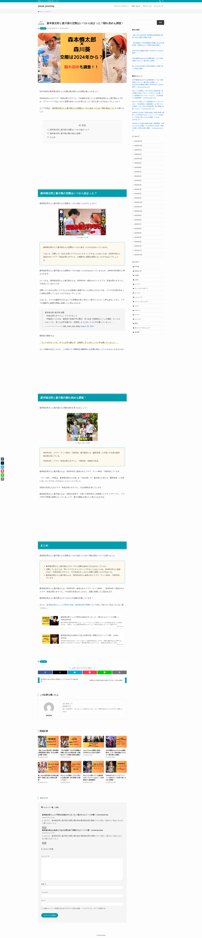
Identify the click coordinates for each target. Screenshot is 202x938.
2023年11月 (138, 207)
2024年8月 (138, 167)
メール (44, 892)
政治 (136, 323)
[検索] (162, 1)
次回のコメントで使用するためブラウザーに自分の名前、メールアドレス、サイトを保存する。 (75, 908)
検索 (160, 22)
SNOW (49, 715)
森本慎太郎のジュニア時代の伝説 (60, 605)
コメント (45, 856)
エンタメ (43, 28)
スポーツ (138, 310)
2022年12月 (138, 255)
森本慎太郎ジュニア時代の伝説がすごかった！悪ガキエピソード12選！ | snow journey (90, 618)
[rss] (160, 1)
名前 (43, 884)
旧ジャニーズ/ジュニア (142, 328)
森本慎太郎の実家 (82, 605)
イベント (138, 284)
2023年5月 (138, 233)
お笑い (137, 280)
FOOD (137, 266)
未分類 (137, 332)
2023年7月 (138, 224)
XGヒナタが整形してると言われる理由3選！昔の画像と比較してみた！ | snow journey (148, 106)
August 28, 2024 (87, 326)
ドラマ (137, 315)
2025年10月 (138, 145)
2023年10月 (138, 211)
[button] (45, 672)
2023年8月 (138, 220)
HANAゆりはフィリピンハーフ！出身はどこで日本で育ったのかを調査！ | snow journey (147, 117)
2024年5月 (138, 180)
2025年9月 (138, 150)
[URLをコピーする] (119, 672)
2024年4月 (138, 185)
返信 (44, 827)
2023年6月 (138, 228)
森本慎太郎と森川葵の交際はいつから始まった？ (69, 130)
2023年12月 (138, 202)
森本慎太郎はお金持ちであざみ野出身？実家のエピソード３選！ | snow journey (89, 636)
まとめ (52, 137)
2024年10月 (138, 158)
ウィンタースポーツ (141, 288)
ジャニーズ (138, 297)
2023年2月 (138, 246)
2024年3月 (138, 189)
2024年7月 (138, 172)
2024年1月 (138, 198)
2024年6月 (138, 176)
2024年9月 (138, 163)
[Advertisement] (82, 165)
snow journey (46, 6)
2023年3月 (138, 242)
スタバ (137, 306)
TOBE (137, 275)
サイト (43, 900)
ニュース (138, 319)
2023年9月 (138, 215)
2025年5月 (138, 154)
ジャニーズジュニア (141, 301)
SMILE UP (138, 271)
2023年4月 (138, 237)
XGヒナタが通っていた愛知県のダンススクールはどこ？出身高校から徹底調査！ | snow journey (147, 95)
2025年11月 (138, 141)
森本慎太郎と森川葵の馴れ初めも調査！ (66, 133)
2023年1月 (138, 250)
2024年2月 (138, 193)
